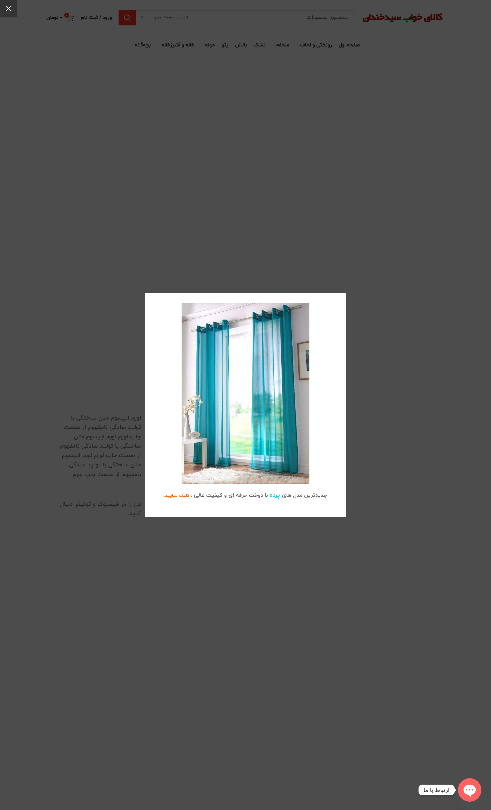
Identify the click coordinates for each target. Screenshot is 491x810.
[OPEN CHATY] (469, 790)
